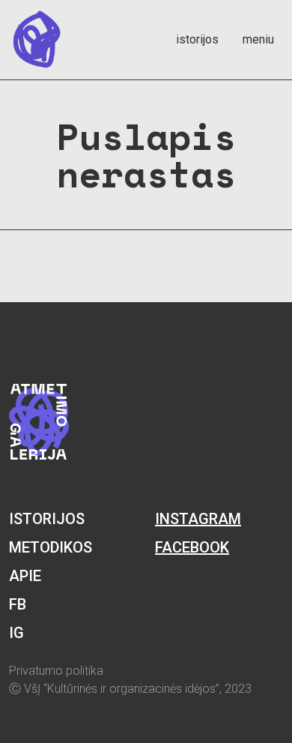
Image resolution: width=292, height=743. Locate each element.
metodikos (50, 547)
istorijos (197, 39)
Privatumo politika (56, 671)
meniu (258, 39)
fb (17, 604)
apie (25, 576)
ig (16, 633)
